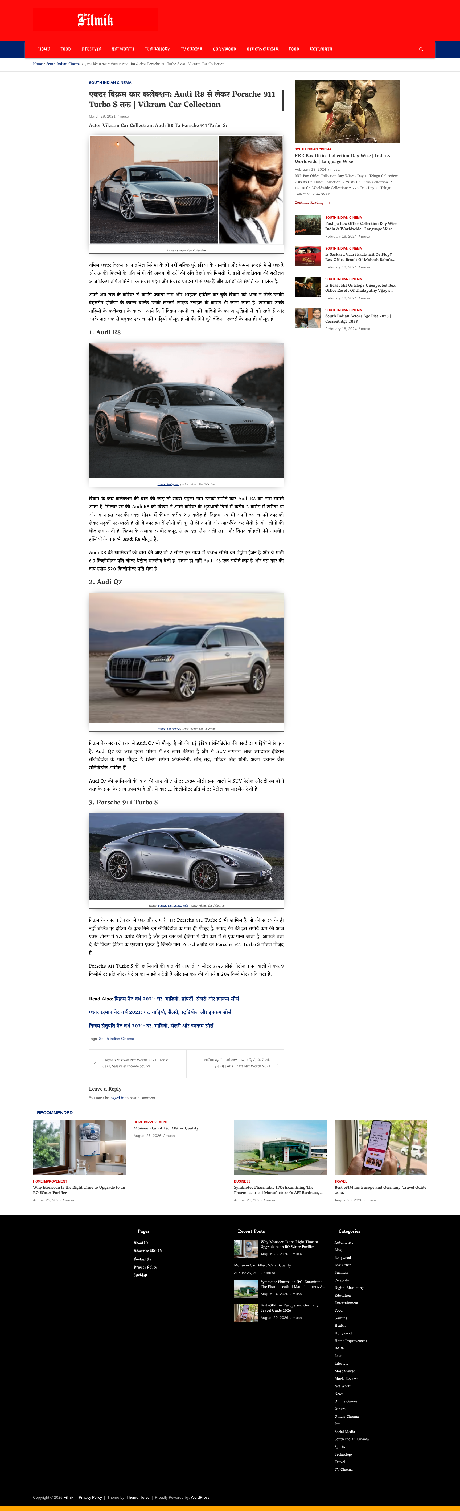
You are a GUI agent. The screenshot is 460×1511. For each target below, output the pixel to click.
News (339, 1394)
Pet (337, 1424)
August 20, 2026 (348, 1200)
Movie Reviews (346, 1379)
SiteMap (140, 1275)
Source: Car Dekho (168, 729)
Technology (157, 49)
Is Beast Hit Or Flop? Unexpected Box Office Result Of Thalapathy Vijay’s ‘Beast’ (360, 291)
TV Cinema (191, 49)
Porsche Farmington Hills (173, 906)
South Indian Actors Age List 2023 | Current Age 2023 (358, 319)
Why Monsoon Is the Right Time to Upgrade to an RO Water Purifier (79, 1190)
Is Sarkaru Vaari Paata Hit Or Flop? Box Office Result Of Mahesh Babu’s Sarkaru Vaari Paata (358, 260)
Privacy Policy (145, 1267)
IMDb (339, 1348)
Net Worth (123, 49)
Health (340, 1326)
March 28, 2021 (102, 116)
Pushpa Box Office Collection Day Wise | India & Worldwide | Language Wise (362, 227)
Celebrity (342, 1280)
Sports (340, 1447)
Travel (341, 1181)
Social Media (345, 1432)
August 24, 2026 (248, 1200)
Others (340, 1409)
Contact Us (142, 1259)
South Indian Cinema (110, 83)
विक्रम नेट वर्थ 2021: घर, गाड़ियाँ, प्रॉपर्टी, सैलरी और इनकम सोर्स (176, 999)
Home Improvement (50, 1181)
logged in (117, 1098)
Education (343, 1296)
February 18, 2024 (341, 236)
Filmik (68, 1497)
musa (124, 116)
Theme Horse (138, 1497)
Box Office (343, 1265)
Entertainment (346, 1303)
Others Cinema (262, 49)
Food (65, 49)
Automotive (344, 1243)
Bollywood (224, 49)
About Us (141, 1243)
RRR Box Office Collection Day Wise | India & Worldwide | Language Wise (343, 159)
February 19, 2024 (310, 169)
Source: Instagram (168, 484)
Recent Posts (251, 1232)
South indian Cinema (116, 1038)
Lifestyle (91, 49)
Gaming (341, 1318)
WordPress (200, 1497)
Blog (338, 1250)
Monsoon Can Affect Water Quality (166, 1128)
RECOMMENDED (55, 1112)
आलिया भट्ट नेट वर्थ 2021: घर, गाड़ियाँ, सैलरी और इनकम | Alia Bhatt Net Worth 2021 (237, 1063)
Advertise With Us (148, 1251)
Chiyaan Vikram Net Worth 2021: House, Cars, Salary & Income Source (136, 1063)
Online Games (346, 1401)
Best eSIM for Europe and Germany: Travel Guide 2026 (380, 1190)
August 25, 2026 (47, 1200)
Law (338, 1356)
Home (44, 49)
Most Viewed (345, 1371)
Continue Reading (310, 203)
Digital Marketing (349, 1288)
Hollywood (343, 1333)
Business (242, 1181)
